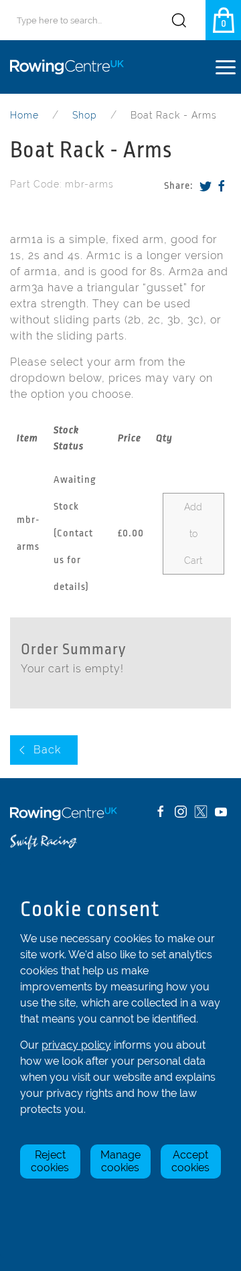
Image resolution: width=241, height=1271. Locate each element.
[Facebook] (221, 186)
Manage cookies (120, 1161)
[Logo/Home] (72, 67)
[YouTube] (221, 811)
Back (47, 749)
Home (24, 115)
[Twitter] (205, 186)
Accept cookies (190, 1161)
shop (84, 115)
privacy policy (76, 1045)
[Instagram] (181, 811)
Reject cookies (50, 1161)
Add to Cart (193, 534)
